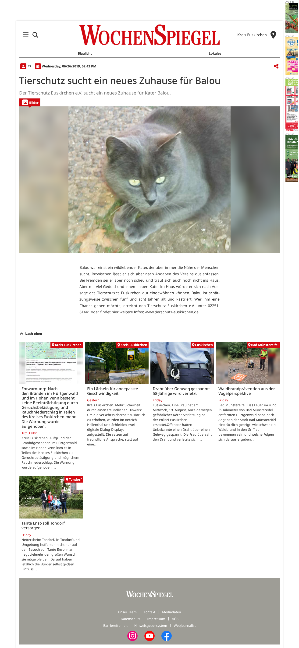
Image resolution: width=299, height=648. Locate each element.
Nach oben (33, 333)
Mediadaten (171, 612)
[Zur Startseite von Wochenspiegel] (149, 35)
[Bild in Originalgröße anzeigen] (149, 179)
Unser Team (127, 612)
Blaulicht (85, 53)
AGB (175, 618)
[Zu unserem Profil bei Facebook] (166, 635)
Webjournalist (185, 625)
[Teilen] (276, 66)
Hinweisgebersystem (150, 625)
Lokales (215, 53)
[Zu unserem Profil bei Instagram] (132, 635)
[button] (26, 35)
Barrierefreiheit (115, 625)
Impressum (156, 618)
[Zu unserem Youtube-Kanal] (149, 635)
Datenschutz (130, 618)
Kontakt (149, 612)
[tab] (29, 102)
